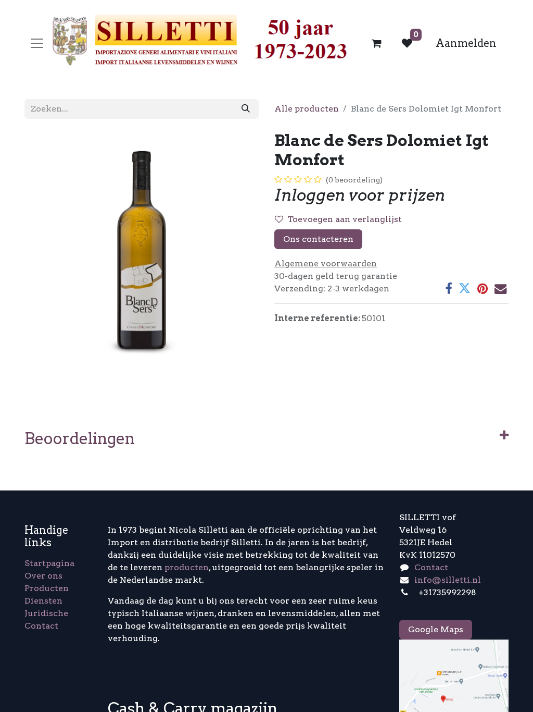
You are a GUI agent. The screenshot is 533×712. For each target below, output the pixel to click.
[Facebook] (448, 288)
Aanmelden (466, 43)
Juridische (46, 613)
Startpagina (49, 563)
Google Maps (435, 629)
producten (186, 567)
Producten (46, 588)
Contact (41, 626)
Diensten (43, 601)
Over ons (43, 576)
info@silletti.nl (447, 580)
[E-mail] (500, 288)
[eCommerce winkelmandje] (377, 43)
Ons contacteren (318, 239)
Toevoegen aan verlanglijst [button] (344, 219)
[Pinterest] (482, 288)
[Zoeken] (246, 109)
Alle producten (306, 109)
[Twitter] (465, 288)
